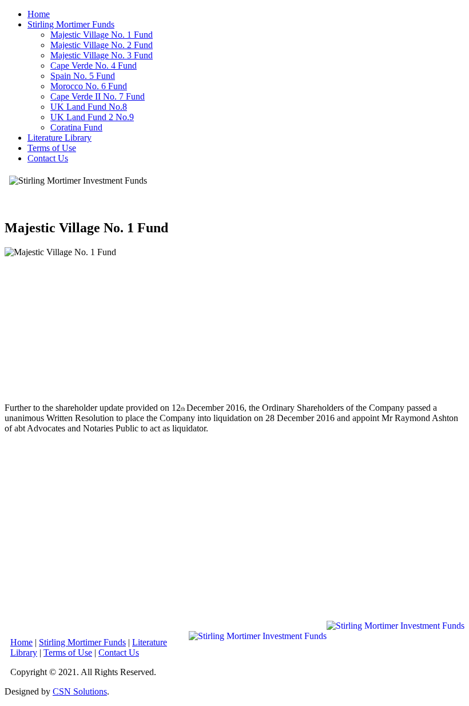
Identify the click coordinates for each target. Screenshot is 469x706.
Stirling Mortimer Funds (70, 24)
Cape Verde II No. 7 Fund (97, 96)
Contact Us (47, 158)
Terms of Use (51, 148)
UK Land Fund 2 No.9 (92, 117)
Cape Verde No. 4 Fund (93, 65)
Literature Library (59, 137)
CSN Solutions (80, 691)
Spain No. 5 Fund (82, 76)
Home (38, 14)
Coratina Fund (76, 127)
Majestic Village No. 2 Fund (101, 45)
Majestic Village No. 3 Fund (101, 55)
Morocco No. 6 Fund (88, 86)
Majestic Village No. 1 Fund (101, 34)
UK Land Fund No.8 (88, 107)
